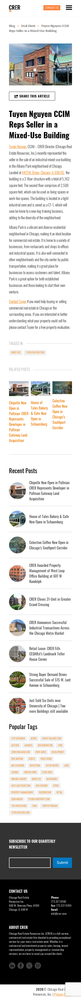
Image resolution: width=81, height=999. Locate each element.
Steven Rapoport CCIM (39, 799)
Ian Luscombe (17, 765)
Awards (28, 745)
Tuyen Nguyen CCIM (35, 352)
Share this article (34, 95)
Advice (34, 738)
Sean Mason (17, 799)
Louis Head (47, 772)
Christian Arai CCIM (20, 752)
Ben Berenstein (45, 745)
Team (34, 806)
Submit (62, 863)
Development (58, 752)
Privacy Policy (63, 994)
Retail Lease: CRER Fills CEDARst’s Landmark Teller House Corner (47, 654)
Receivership (45, 792)
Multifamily (51, 779)
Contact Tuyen (17, 301)
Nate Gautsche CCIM (20, 785)
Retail (59, 792)
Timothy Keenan (49, 806)
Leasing (14, 772)
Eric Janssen (17, 759)
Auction (15, 745)
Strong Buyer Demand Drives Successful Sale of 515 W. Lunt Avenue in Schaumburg (50, 680)
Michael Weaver (18, 779)
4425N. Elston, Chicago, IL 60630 (43, 172)
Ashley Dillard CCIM (51, 738)
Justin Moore (52, 765)
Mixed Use (15, 352)
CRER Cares (40, 752)
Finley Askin (46, 759)
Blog (12, 26)
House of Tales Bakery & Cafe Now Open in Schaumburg (39, 413)
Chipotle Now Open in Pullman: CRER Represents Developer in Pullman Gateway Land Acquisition (18, 421)
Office (56, 785)
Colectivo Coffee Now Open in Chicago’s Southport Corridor (59, 414)
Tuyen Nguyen (17, 146)
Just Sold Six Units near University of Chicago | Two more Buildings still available (48, 706)
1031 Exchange (18, 738)
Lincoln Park (30, 772)
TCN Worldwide (19, 806)
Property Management (22, 792)
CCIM (60, 745)
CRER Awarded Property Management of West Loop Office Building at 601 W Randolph (47, 573)
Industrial (35, 765)
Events (32, 759)
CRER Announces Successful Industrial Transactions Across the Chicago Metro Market (49, 628)
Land (66, 765)
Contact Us (51, 7)
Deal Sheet (28, 26)
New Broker (42, 785)
